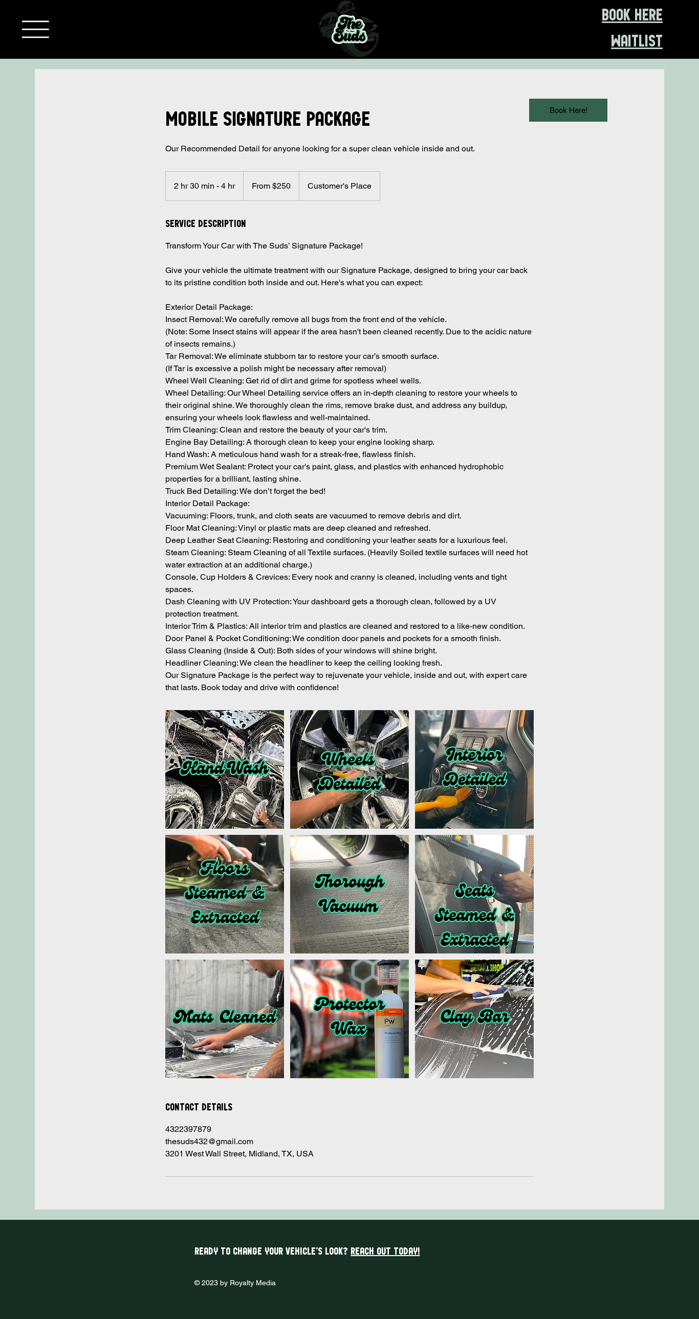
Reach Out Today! (385, 1252)
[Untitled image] (224, 769)
